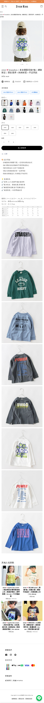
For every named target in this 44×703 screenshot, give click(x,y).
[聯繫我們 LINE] (39, 698)
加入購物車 (22, 148)
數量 (3, 138)
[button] (2, 6)
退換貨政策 (28, 699)
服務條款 (14, 699)
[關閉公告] (41, 1)
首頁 (1, 12)
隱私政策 (21, 699)
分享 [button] (5, 154)
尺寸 (3, 123)
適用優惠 (5, 88)
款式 (4, 97)
